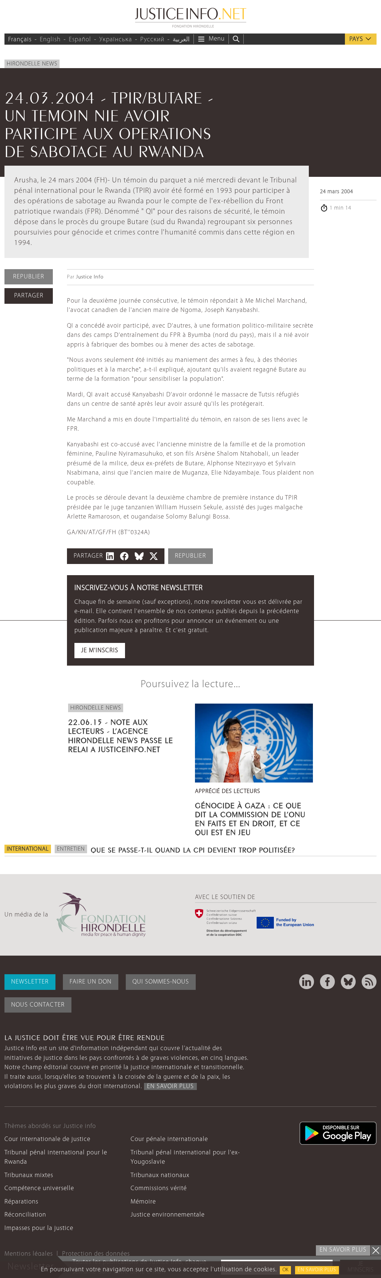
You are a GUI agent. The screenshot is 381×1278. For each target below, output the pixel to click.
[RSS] (369, 981)
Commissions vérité (159, 1188)
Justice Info (89, 277)
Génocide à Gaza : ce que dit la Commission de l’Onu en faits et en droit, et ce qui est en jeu (250, 818)
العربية (181, 39)
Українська (115, 39)
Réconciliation (25, 1215)
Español (80, 39)
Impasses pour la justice (38, 1228)
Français (20, 39)
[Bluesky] (348, 981)
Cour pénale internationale (169, 1139)
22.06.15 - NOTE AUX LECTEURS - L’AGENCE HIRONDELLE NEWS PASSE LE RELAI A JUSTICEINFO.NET (120, 734)
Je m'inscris (99, 650)
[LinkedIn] (306, 981)
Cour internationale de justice (47, 1139)
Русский (152, 39)
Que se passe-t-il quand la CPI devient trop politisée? (193, 849)
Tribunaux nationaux (160, 1175)
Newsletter (30, 982)
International (28, 849)
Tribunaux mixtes (28, 1175)
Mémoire (143, 1202)
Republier (28, 277)
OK (285, 1270)
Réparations (21, 1202)
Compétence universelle (39, 1188)
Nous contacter (38, 1005)
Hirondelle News (32, 64)
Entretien (71, 849)
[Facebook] (327, 981)
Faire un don (91, 982)
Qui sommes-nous (160, 982)
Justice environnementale (168, 1215)
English (50, 39)
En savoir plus (317, 1270)
